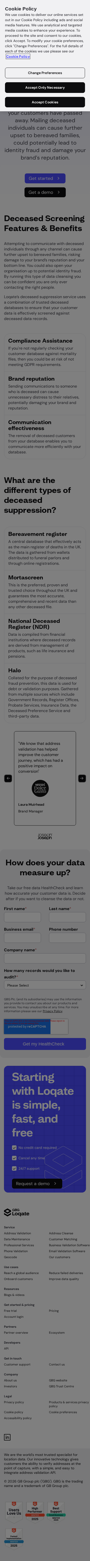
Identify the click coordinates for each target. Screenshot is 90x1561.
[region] (45, 55)
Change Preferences (45, 73)
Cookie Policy (18, 56)
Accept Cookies (45, 102)
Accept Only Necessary (45, 87)
